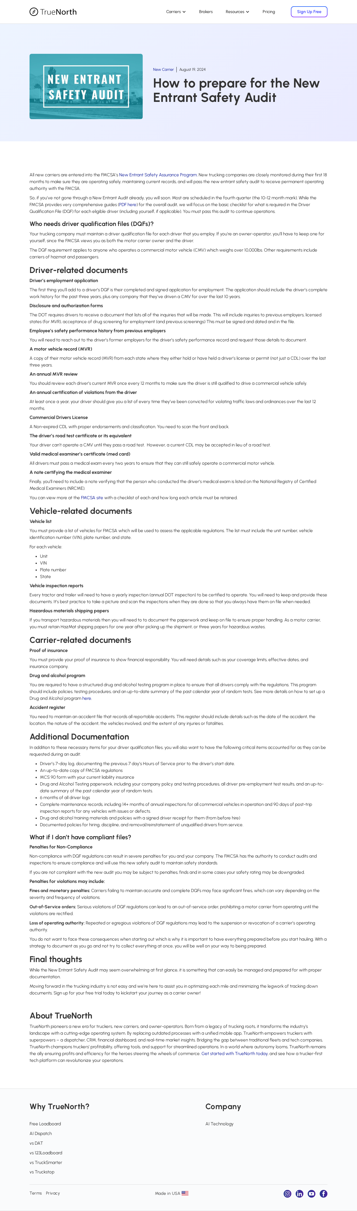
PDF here (127, 204)
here (86, 698)
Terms (36, 1193)
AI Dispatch (41, 1133)
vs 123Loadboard (46, 1152)
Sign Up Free (309, 11)
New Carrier (163, 69)
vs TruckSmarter (46, 1162)
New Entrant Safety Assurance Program (158, 174)
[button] (176, 11)
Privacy (53, 1193)
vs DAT (36, 1143)
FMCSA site (92, 497)
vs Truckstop (42, 1171)
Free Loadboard (45, 1123)
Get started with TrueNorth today (234, 1053)
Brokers (206, 11)
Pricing (269, 11)
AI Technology (219, 1123)
